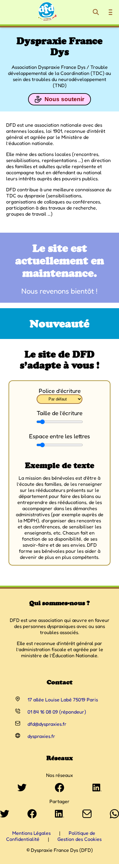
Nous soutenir (64, 99)
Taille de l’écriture (59, 413)
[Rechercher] (96, 12)
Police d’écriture (60, 390)
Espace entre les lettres (59, 436)
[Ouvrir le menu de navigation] (110, 12)
